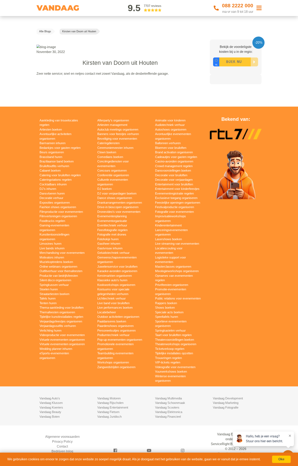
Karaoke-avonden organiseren (117, 271)
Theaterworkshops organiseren (175, 344)
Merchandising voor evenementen (62, 252)
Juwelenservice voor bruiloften (117, 266)
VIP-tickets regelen (167, 362)
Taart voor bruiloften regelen (173, 335)
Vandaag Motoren (109, 398)
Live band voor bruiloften (113, 303)
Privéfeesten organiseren (171, 285)
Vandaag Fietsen (108, 412)
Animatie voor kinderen (170, 120)
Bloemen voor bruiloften (170, 147)
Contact (62, 446)
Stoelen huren (49, 289)
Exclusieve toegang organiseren (176, 198)
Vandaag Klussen (51, 402)
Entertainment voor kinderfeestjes (177, 188)
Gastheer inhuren (108, 243)
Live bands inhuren (52, 248)
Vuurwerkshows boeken (171, 371)
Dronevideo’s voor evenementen (118, 211)
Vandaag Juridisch (109, 416)
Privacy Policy (62, 441)
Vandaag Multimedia (168, 398)
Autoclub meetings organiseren (117, 129)
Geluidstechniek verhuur (113, 252)
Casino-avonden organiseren (174, 161)
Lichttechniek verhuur (111, 298)
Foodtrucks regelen (52, 221)
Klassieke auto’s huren (112, 280)
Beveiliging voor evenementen (117, 138)
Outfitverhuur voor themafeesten (61, 271)
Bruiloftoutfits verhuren (54, 166)
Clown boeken (106, 152)
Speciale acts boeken (169, 312)
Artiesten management (112, 125)
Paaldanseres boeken (111, 321)
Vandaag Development (228, 398)
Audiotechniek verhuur (170, 125)
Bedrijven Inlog (62, 451)
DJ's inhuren (48, 188)
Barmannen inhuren (52, 143)
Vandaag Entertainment (112, 407)
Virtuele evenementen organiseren (62, 339)
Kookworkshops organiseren (116, 285)
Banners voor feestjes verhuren (118, 134)
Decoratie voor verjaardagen (174, 179)
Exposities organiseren (55, 202)
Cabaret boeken (50, 170)
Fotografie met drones (111, 234)
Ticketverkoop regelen (169, 348)
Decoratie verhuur (51, 198)
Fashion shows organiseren (58, 207)
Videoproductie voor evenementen (62, 335)
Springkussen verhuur (54, 285)
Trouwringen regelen (168, 358)
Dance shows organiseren (114, 198)
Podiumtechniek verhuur (113, 335)
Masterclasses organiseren (173, 266)
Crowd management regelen (174, 166)
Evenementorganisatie (112, 221)
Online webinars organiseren (58, 266)
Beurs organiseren (52, 152)
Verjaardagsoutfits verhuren (58, 326)
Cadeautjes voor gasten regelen (176, 157)
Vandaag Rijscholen (110, 402)
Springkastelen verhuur (170, 330)
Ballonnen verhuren (168, 143)
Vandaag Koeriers (51, 407)
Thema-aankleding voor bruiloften (62, 307)
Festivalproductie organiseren (174, 207)
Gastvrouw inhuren (109, 248)
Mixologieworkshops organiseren (177, 271)
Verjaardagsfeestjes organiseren (61, 321)
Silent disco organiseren (55, 280)
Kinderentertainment (168, 225)
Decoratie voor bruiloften (171, 175)
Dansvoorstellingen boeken (173, 170)
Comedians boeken (110, 157)
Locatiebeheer (106, 312)
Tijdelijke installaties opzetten (174, 353)
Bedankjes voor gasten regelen (60, 147)
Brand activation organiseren (174, 152)
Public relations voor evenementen (178, 298)
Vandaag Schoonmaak (170, 402)
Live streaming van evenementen (177, 243)
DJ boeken (104, 188)
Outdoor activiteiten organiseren (118, 316)
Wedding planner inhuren (56, 348)
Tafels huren (48, 298)
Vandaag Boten (50, 416)
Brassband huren (51, 157)
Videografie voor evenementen (175, 367)
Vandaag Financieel (168, 416)
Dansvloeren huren (52, 193)
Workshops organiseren (113, 362)
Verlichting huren (50, 330)
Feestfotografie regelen (112, 230)
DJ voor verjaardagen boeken (116, 193)
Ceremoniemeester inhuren (115, 147)
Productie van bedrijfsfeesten (59, 275)
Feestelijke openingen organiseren (177, 202)
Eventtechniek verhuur (112, 225)
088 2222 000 (237, 5)
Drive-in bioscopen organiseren (117, 207)
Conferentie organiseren (113, 175)
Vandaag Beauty (50, 412)
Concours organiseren (112, 170)
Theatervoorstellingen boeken (174, 339)
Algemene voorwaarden (62, 436)
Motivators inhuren (52, 257)
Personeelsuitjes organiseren (116, 330)
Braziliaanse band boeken (57, 161)
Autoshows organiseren (170, 129)
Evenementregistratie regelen (174, 193)
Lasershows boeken (168, 239)
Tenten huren (48, 303)
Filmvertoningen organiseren (58, 216)
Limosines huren (50, 243)
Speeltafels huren (166, 316)
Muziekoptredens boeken (56, 262)
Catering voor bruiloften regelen (60, 175)
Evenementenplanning (112, 216)
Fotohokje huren (108, 239)
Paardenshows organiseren (115, 326)
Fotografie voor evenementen (174, 211)
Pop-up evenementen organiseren (119, 339)
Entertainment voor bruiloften (174, 184)
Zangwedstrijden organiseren (116, 367)
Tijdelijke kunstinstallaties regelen (61, 316)
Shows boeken (165, 307)
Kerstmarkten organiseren (114, 275)
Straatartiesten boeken (54, 294)
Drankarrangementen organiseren (119, 202)
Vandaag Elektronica (168, 412)
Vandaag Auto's (50, 398)
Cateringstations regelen (56, 179)
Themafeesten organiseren (57, 312)
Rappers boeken (166, 303)
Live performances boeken (115, 307)
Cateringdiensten (108, 143)
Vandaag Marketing (225, 402)
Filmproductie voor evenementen (61, 211)
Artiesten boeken (51, 129)
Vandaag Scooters (167, 407)
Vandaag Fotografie (225, 407)
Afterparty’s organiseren (113, 120)
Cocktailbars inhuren (53, 184)
